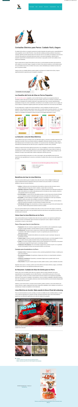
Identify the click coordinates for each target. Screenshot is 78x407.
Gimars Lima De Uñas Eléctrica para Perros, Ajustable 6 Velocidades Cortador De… (22, 128)
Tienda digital (31, 6)
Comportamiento (53, 6)
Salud (36, 6)
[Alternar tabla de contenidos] (32, 92)
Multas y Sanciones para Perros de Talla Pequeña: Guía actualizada (29, 361)
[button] (61, 6)
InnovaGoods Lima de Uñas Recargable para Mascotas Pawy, (45, 162)
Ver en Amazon (56, 132)
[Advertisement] (39, 18)
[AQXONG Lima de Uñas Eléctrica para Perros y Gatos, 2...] (55, 121)
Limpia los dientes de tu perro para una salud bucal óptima (27, 359)
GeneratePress (24, 387)
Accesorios (46, 6)
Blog (58, 6)
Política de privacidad (45, 401)
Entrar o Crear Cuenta (6, 0)
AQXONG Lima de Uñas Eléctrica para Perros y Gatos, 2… (55, 128)
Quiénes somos (52, 401)
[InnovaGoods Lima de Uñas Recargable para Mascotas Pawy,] (23, 167)
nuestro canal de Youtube (40, 326)
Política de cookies (38, 401)
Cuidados (18, 358)
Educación (41, 6)
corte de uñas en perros (21, 98)
